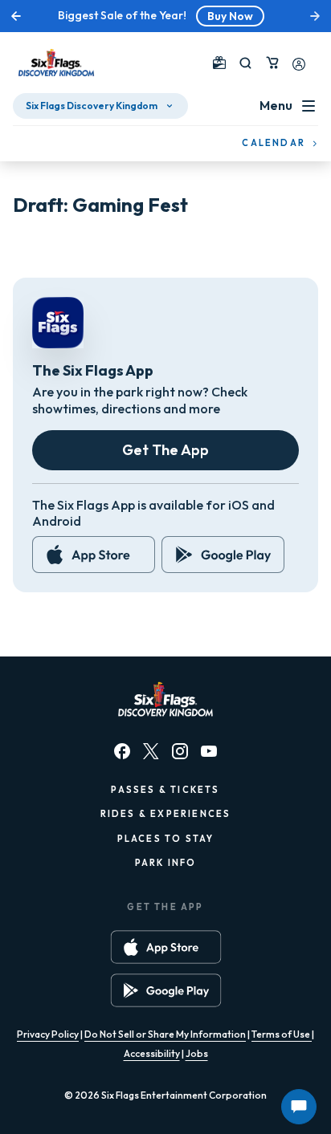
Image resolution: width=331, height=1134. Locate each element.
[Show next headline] (315, 16)
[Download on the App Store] (93, 554)
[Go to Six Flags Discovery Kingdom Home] (56, 62)
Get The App (165, 450)
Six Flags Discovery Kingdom (91, 106)
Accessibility (152, 1053)
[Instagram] (180, 751)
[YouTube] (209, 751)
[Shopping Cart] (272, 62)
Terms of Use (281, 1034)
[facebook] (122, 751)
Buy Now (230, 16)
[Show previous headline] (16, 16)
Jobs (197, 1053)
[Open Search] (245, 63)
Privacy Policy (48, 1034)
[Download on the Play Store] (222, 554)
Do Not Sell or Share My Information (165, 1034)
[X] (151, 751)
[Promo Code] (219, 62)
